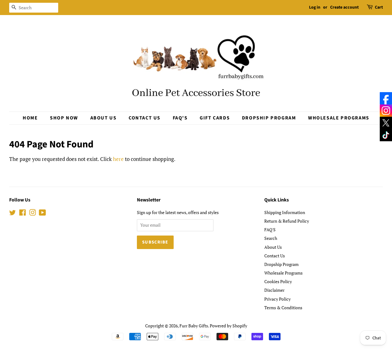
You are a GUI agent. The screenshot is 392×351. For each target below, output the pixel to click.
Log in (314, 7)
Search (270, 238)
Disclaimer (274, 290)
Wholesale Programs (338, 118)
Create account (344, 7)
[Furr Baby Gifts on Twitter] (12, 213)
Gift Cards (215, 118)
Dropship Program (269, 118)
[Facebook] (386, 98)
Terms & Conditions (283, 307)
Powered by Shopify (228, 326)
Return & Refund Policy (286, 221)
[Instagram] (386, 110)
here (118, 158)
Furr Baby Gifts (193, 326)
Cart (379, 7)
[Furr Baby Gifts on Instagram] (32, 213)
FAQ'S (180, 118)
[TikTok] (386, 135)
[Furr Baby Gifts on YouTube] (42, 213)
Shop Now (64, 118)
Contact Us (144, 118)
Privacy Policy (277, 299)
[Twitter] (386, 123)
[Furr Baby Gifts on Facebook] (22, 213)
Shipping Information (284, 212)
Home (30, 118)
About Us (103, 118)
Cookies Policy (278, 281)
